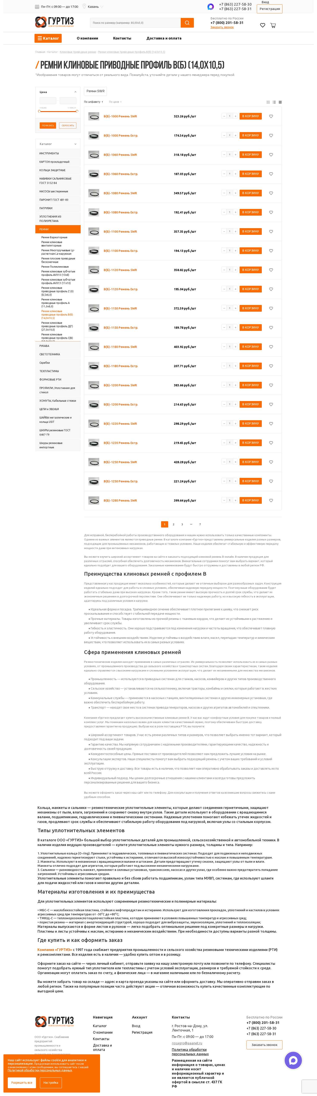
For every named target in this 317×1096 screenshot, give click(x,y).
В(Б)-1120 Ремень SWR (120, 270)
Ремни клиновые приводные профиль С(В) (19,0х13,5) (57, 338)
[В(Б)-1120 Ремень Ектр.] (93, 289)
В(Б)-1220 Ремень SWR (120, 423)
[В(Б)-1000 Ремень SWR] (93, 116)
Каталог (100, 1026)
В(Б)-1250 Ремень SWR (120, 462)
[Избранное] (262, 26)
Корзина (272, 22)
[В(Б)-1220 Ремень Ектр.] (93, 442)
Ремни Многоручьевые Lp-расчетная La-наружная (58, 252)
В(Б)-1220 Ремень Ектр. (121, 443)
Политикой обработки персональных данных (40, 1070)
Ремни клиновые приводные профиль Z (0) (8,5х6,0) (57, 291)
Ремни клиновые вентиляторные (51, 244)
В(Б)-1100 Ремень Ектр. (121, 251)
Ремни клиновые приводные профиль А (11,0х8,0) (55, 303)
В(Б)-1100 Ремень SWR (120, 231)
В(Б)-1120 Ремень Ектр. (121, 289)
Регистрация (270, 9)
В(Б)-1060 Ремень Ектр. (121, 174)
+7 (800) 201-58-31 (227, 23)
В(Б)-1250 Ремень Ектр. (121, 481)
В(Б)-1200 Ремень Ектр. (121, 404)
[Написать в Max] (293, 1060)
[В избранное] (271, 116)
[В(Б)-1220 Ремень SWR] (93, 423)
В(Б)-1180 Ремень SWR (120, 347)
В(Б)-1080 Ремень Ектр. (121, 212)
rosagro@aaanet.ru (187, 1043)
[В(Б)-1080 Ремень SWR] (93, 193)
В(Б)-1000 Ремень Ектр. (121, 135)
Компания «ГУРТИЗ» (55, 950)
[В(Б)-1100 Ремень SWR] (93, 231)
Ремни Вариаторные (54, 237)
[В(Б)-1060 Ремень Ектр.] (93, 174)
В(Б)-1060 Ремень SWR (120, 154)
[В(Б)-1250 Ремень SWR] (93, 462)
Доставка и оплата (164, 38)
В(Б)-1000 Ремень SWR (120, 116)
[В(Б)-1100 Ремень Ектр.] (93, 250)
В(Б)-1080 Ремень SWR (120, 193)
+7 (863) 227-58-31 (235, 9)
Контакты (122, 38)
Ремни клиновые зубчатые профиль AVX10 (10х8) (58, 273)
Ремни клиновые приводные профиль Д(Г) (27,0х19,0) (57, 326)
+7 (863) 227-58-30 (235, 4)
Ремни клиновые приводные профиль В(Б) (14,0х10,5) (57, 314)
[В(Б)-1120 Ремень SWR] (93, 270)
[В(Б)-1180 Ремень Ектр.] (93, 366)
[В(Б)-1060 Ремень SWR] (93, 154)
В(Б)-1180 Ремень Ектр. (121, 366)
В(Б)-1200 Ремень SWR (120, 385)
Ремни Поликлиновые (55, 266)
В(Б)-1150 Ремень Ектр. (121, 327)
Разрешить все (21, 1082)
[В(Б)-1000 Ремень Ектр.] (93, 135)
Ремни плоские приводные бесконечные (58, 260)
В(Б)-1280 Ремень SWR (120, 500)
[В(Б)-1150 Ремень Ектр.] (93, 327)
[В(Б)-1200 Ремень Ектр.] (93, 404)
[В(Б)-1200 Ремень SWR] (93, 385)
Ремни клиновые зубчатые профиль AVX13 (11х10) (58, 281)
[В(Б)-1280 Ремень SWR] (93, 500)
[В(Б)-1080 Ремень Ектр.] (93, 212)
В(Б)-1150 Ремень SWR (120, 308)
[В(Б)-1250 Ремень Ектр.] (93, 481)
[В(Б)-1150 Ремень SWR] (93, 308)
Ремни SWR (95, 91)
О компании (87, 38)
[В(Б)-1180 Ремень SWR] (93, 346)
